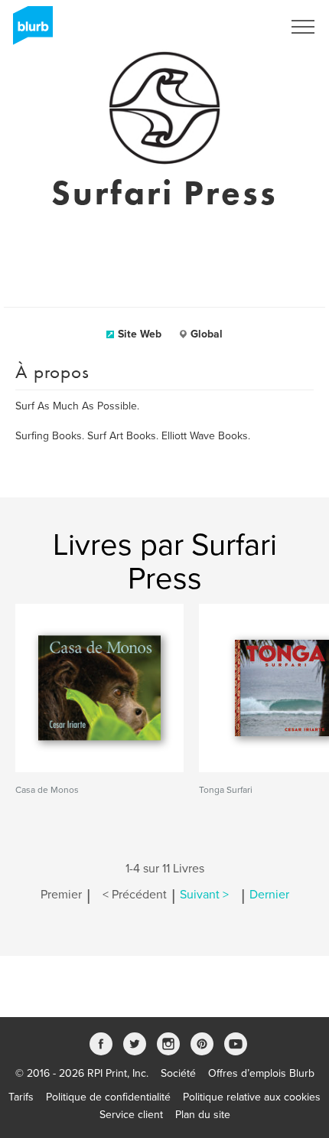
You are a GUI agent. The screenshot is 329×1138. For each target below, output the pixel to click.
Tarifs (21, 1097)
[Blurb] (28, 30)
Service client (131, 1114)
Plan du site (202, 1114)
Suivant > (204, 894)
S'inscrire (240, 27)
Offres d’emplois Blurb (261, 1073)
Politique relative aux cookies (252, 1097)
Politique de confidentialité (108, 1097)
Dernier (269, 894)
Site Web (139, 334)
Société (178, 1073)
